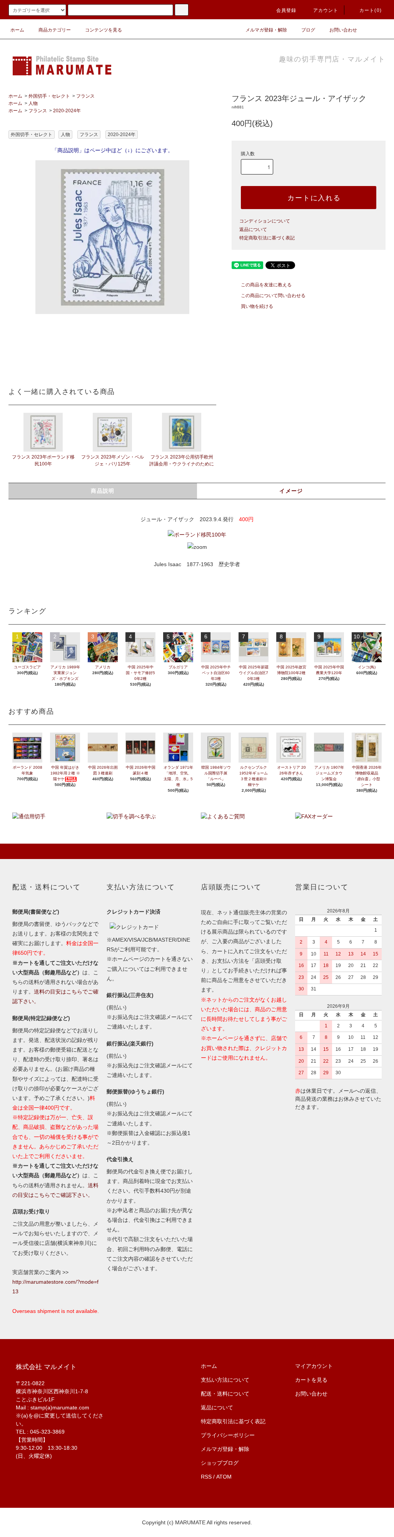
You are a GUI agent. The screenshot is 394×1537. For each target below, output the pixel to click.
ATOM (224, 1477)
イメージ (291, 491)
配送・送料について (225, 1394)
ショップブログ (220, 1463)
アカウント (326, 10)
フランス (85, 96)
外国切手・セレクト (49, 96)
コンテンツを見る (103, 30)
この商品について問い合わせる (273, 295)
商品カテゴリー (54, 30)
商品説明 (103, 491)
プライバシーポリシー (228, 1435)
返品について (253, 229)
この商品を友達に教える (266, 284)
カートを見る (311, 1380)
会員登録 (286, 10)
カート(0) (370, 10)
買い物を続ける (257, 306)
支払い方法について (225, 1380)
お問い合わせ (343, 30)
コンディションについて (264, 221)
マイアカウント (314, 1366)
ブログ (308, 30)
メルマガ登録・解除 (266, 30)
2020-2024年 (67, 110)
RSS (206, 1477)
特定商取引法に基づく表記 (267, 238)
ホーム (17, 30)
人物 (33, 103)
